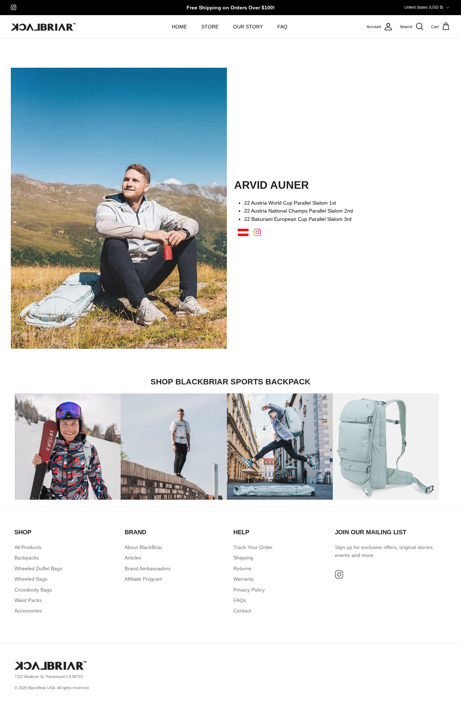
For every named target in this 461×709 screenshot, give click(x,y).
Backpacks (26, 558)
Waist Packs (28, 600)
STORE (210, 27)
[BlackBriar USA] (43, 27)
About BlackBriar (143, 547)
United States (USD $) (423, 7)
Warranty (243, 579)
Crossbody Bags (33, 590)
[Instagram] (13, 7)
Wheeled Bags (31, 579)
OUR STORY (248, 27)
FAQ (282, 27)
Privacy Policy (249, 590)
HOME (179, 27)
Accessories (28, 611)
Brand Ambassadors (148, 568)
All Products (27, 547)
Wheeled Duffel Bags (38, 568)
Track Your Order (253, 547)
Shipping (243, 558)
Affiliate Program (143, 579)
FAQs (239, 600)
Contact (242, 611)
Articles (133, 558)
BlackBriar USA (41, 688)
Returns (242, 568)
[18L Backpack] (280, 446)
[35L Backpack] (68, 446)
